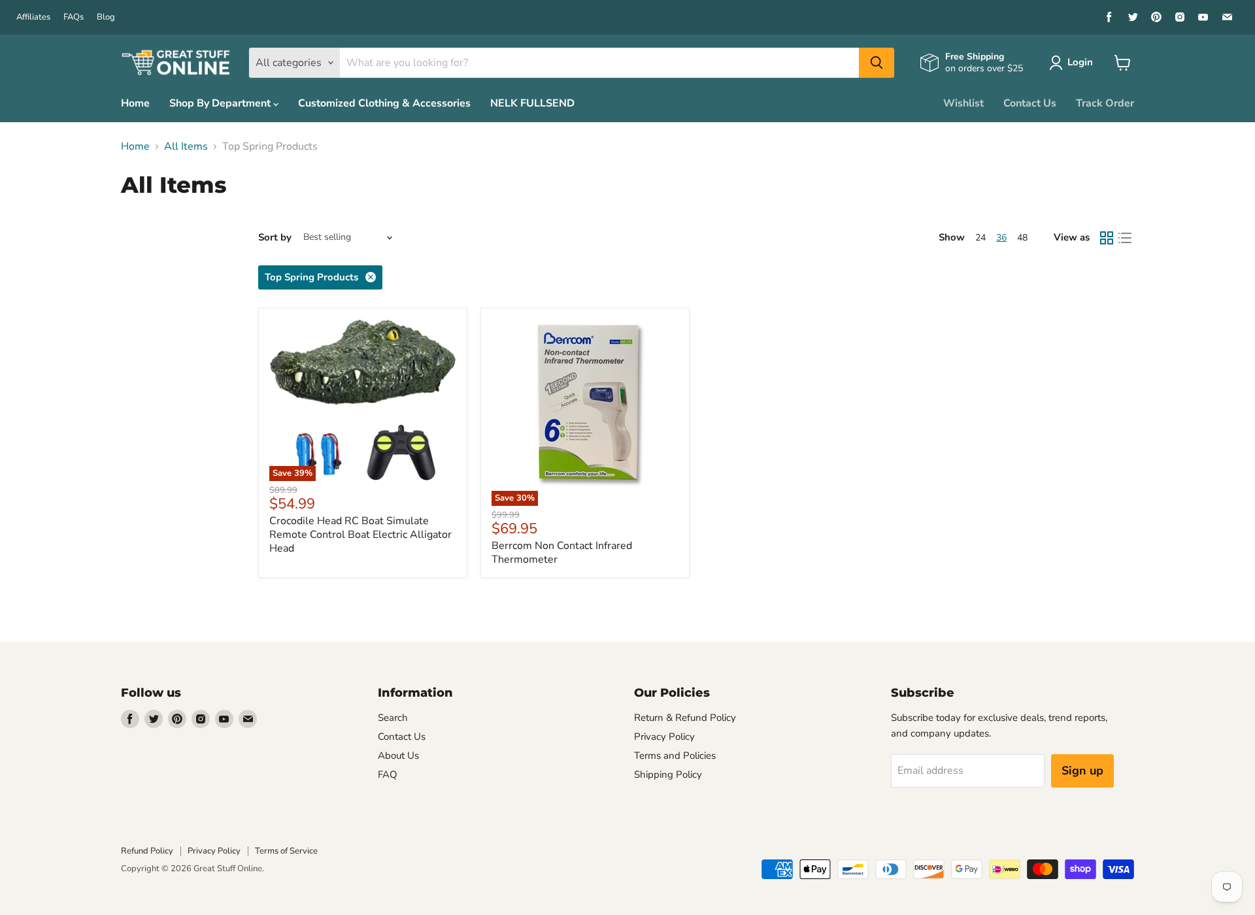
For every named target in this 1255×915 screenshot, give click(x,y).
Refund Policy (147, 851)
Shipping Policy (668, 774)
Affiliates (33, 17)
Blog (106, 17)
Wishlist (963, 103)
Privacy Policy (664, 736)
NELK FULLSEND (532, 103)
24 (980, 237)
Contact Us (1029, 103)
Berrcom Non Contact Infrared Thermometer (562, 553)
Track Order (1105, 103)
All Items (186, 146)
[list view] (1125, 238)
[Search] (876, 63)
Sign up (1082, 770)
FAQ (387, 774)
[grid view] (1106, 238)
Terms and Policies (675, 755)
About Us (398, 755)
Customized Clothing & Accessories (384, 103)
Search (393, 717)
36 (1001, 237)
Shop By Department (221, 103)
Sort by (275, 237)
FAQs (73, 17)
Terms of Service (286, 851)
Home (135, 103)
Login (1080, 62)
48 (1022, 237)
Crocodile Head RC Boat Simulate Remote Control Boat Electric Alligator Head (360, 535)
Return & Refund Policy (685, 717)
